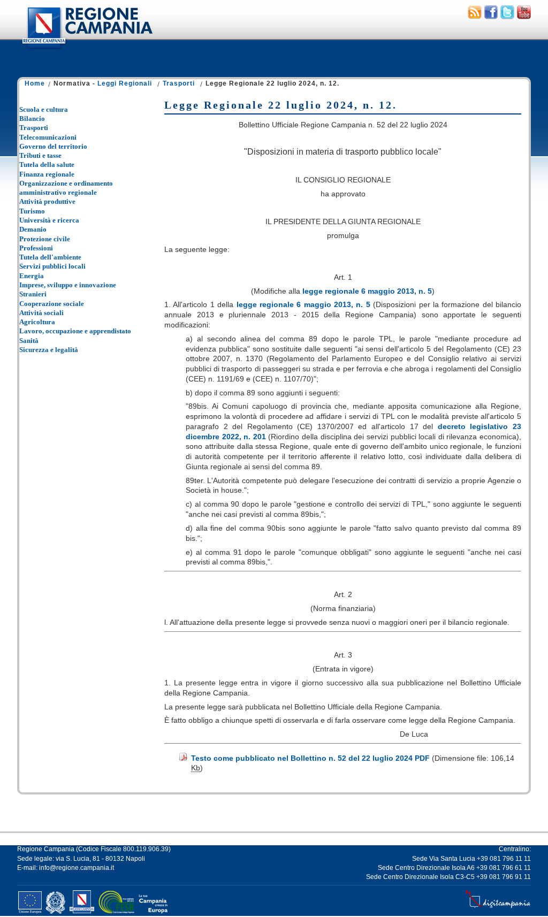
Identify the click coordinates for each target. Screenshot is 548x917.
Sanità (29, 341)
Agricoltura (37, 322)
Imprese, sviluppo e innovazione (67, 285)
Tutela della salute (46, 165)
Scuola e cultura (43, 109)
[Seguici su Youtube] (524, 16)
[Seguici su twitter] (507, 16)
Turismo (32, 211)
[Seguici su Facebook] (491, 16)
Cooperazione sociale (51, 304)
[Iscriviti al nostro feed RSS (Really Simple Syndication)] (475, 16)
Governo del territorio (53, 146)
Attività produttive (47, 201)
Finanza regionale (46, 174)
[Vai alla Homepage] (86, 50)
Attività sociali (41, 313)
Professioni (36, 248)
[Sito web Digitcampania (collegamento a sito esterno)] (498, 908)
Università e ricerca (49, 220)
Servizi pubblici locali (52, 266)
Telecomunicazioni (48, 137)
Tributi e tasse (40, 155)
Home (35, 83)
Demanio (33, 229)
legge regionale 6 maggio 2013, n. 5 (367, 291)
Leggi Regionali (124, 83)
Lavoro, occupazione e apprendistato (75, 331)
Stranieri (33, 294)
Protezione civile (44, 239)
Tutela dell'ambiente (50, 257)
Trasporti (179, 83)
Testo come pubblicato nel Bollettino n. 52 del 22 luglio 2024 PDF (310, 758)
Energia (31, 276)
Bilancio (32, 118)
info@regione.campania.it (76, 868)
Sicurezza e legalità (48, 350)
